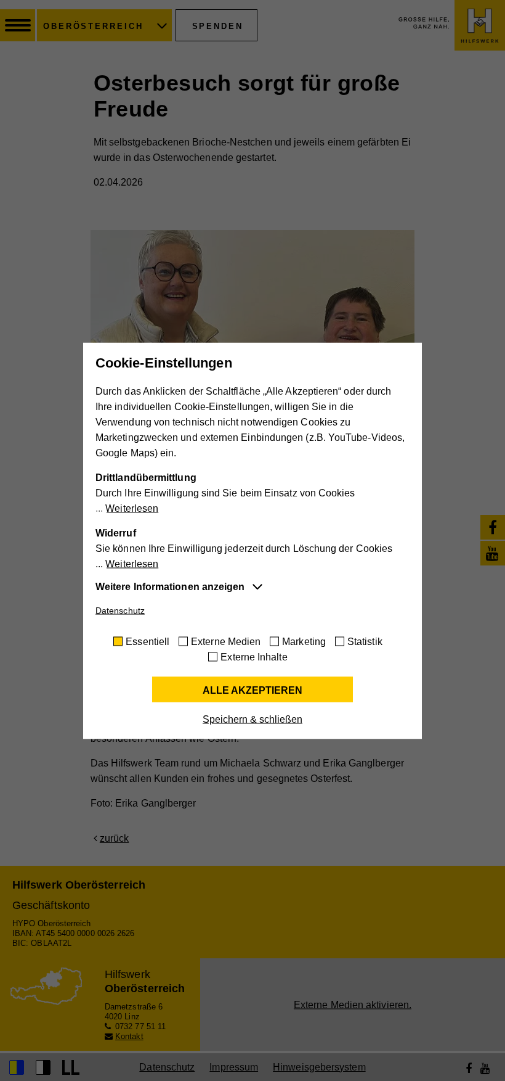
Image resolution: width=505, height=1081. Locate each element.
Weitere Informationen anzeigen (169, 586)
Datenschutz (120, 610)
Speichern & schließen (252, 718)
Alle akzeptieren (252, 689)
